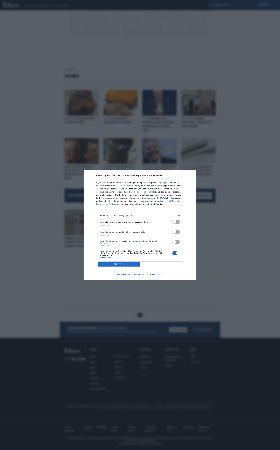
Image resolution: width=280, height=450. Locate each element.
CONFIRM (119, 264)
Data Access (140, 274)
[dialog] (140, 225)
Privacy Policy (156, 274)
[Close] (190, 176)
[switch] (176, 222)
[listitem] (140, 215)
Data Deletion (123, 274)
